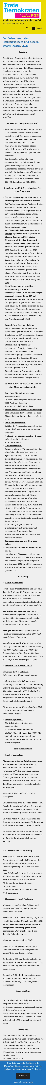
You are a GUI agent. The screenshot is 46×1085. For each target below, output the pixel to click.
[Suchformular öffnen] (27, 28)
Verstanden (23, 1075)
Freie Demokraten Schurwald (22, 20)
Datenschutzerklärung (23, 1082)
